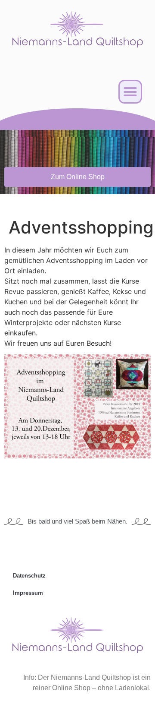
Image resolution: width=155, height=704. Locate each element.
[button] (130, 92)
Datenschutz (29, 575)
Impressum (28, 593)
